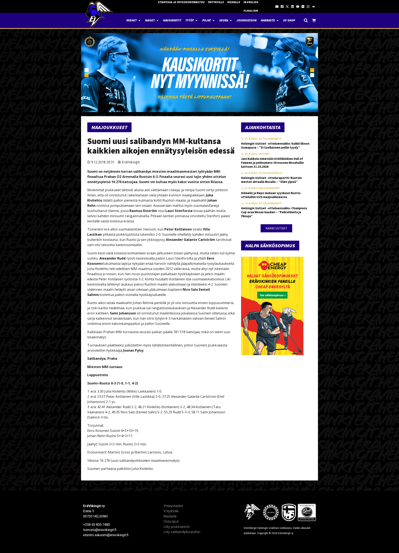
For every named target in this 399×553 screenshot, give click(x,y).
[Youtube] (297, 6)
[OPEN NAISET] (157, 20)
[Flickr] (302, 6)
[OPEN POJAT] (213, 20)
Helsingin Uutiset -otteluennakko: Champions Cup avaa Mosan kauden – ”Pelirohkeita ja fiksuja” (274, 212)
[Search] (306, 20)
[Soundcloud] (313, 6)
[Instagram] (308, 6)
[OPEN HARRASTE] (277, 20)
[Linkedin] (292, 6)
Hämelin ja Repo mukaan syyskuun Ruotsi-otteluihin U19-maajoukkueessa (271, 195)
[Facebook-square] (282, 6)
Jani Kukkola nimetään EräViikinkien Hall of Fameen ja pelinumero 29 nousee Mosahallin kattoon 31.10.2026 (272, 163)
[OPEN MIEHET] (139, 20)
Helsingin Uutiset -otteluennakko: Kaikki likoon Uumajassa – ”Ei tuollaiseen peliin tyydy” (275, 145)
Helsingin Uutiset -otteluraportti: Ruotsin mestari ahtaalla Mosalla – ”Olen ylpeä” (271, 180)
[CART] (314, 20)
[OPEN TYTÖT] (196, 20)
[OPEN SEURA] (230, 20)
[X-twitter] (287, 6)
